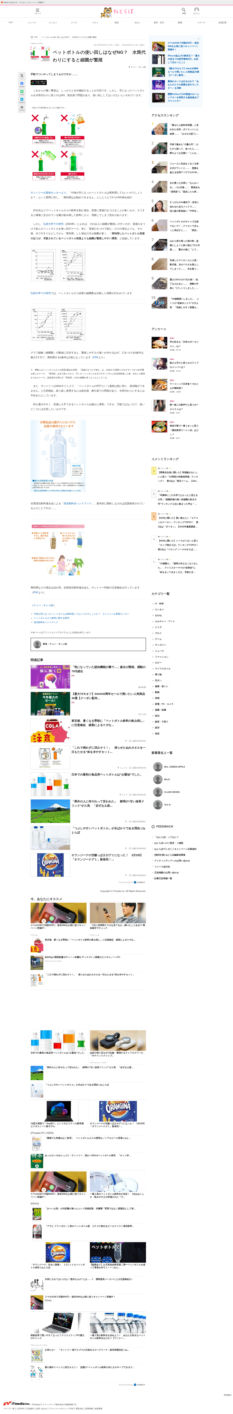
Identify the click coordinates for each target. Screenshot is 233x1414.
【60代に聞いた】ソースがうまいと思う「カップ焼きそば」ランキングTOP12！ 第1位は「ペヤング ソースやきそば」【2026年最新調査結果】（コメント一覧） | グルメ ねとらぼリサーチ (179, 549)
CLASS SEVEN (172, 792)
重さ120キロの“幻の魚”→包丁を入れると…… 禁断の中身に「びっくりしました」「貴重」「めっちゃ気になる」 (184, 288)
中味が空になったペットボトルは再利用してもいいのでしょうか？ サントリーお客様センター (81, 614)
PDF (95, 357)
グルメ (95, 22)
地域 (116, 22)
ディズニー (160, 645)
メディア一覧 (9, 1409)
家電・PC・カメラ (164, 704)
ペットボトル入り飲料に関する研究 (51, 618)
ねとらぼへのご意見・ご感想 (167, 843)
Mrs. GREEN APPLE (174, 766)
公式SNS (20, 1409)
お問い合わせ (42, 1409)
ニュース (32, 22)
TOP (10, 22)
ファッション (161, 656)
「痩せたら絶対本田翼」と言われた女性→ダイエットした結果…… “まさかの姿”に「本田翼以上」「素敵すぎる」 (184, 134)
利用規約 (227, 1395)
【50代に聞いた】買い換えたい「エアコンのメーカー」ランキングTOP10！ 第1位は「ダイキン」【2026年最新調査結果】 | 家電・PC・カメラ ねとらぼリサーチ (178, 526)
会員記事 (222, 22)
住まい (138, 22)
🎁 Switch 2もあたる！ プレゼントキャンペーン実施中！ (23, 2)
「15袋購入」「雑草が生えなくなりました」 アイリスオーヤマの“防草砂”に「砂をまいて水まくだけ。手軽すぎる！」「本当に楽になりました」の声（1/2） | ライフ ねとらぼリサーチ (178, 572)
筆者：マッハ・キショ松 (55, 644)
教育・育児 (159, 22)
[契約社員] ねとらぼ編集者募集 (168, 855)
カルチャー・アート (165, 621)
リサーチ (201, 22)
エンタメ (53, 22)
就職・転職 (160, 710)
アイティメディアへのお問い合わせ (171, 860)
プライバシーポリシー (58, 1409)
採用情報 (89, 1409)
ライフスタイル (163, 668)
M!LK (167, 779)
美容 (157, 733)
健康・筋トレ (161, 686)
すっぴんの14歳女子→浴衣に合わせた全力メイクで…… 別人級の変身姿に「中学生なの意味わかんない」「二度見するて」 (184, 211)
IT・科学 (159, 603)
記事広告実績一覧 (162, 878)
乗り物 (158, 674)
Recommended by (126, 882)
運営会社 (80, 1409)
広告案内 (30, 1409)
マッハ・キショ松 (138, 67)
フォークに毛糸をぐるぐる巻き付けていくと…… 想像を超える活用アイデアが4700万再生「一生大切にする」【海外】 (184, 172)
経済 (157, 727)
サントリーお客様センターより (48, 192)
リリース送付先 (161, 866)
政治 (157, 715)
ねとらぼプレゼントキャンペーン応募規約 (174, 849)
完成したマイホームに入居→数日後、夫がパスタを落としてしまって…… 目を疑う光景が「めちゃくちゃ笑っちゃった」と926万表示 (184, 269)
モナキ (167, 804)
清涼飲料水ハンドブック (77, 503)
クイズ (74, 22)
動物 (180, 22)
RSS (72, 1409)
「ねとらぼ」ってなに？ (165, 837)
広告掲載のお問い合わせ (165, 872)
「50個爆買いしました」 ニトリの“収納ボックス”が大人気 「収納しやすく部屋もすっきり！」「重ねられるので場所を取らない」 (184, 307)
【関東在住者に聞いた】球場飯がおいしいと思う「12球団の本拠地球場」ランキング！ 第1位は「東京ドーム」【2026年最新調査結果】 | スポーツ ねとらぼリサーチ (178, 481)
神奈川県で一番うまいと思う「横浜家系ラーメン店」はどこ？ (184, 430)
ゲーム (158, 639)
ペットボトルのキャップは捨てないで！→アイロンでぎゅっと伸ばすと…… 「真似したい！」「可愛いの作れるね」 (184, 230)
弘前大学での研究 (53, 224)
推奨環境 (98, 1409)
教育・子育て (161, 721)
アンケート (159, 329)
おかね (158, 615)
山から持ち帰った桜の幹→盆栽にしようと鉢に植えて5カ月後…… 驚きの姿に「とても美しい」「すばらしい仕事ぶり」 (185, 249)
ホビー (158, 662)
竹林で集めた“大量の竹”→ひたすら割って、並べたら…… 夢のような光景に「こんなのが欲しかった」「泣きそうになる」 (185, 153)
